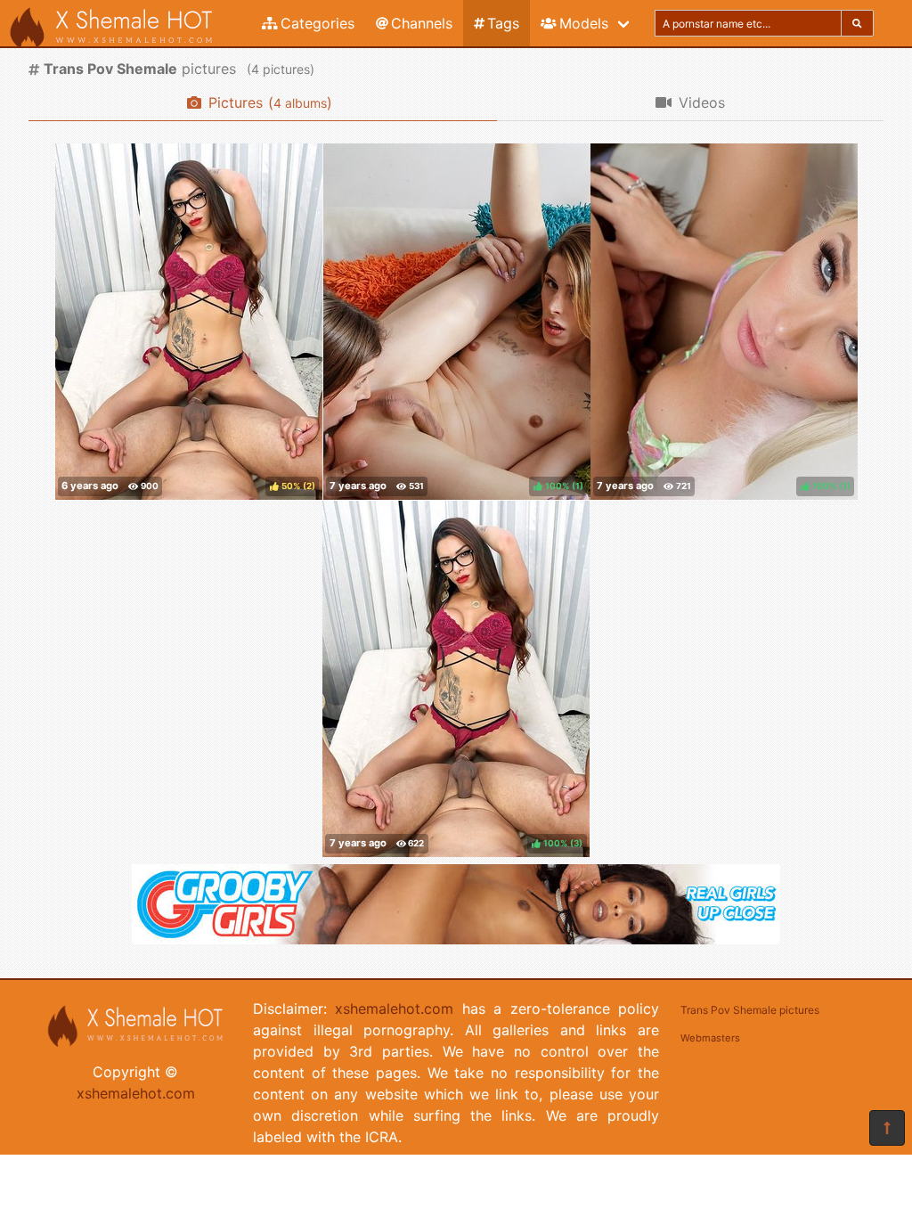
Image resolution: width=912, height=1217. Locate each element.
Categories (317, 23)
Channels (421, 23)
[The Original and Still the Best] (456, 939)
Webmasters (710, 1038)
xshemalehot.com (136, 1093)
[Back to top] (887, 1128)
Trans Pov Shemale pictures (749, 1010)
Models (583, 23)
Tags (503, 23)
